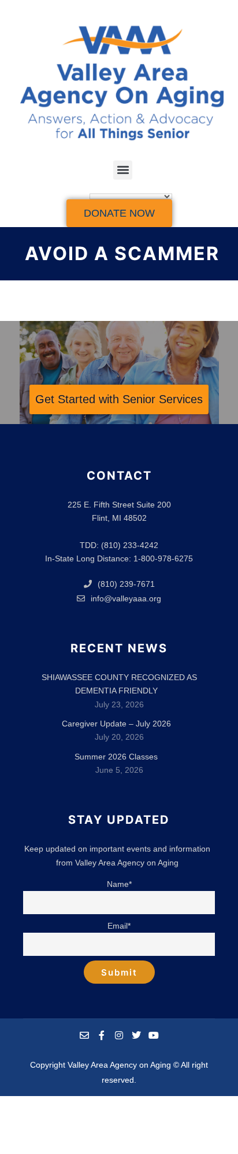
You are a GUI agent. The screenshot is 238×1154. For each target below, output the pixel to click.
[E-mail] (84, 1035)
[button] (122, 170)
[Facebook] (101, 1035)
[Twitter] (136, 1035)
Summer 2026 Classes (116, 756)
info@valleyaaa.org (126, 598)
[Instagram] (119, 1035)
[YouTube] (153, 1035)
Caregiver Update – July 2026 (116, 723)
